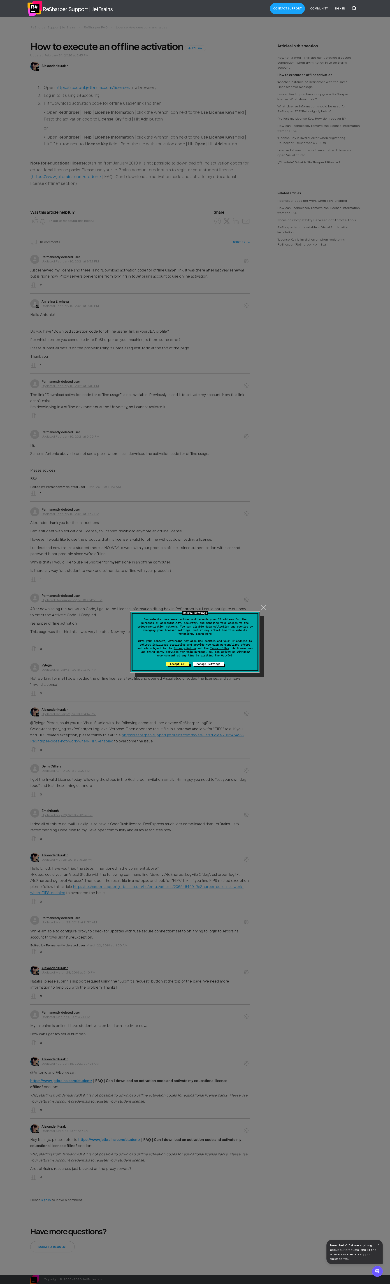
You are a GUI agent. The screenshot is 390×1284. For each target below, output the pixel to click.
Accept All (178, 664)
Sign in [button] (340, 8)
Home (34, 8)
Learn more (204, 634)
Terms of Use (219, 648)
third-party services (163, 652)
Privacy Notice (185, 648)
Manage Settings (208, 664)
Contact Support (287, 8)
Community (319, 8)
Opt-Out (226, 655)
